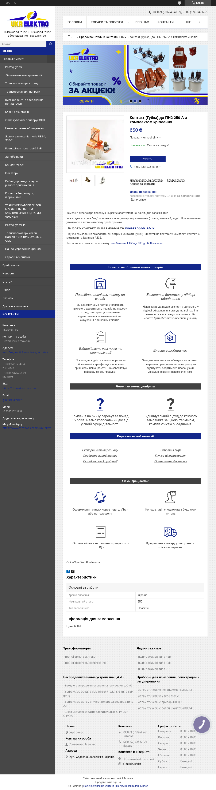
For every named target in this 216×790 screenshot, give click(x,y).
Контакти (166, 22)
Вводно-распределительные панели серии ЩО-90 (98, 685)
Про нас (142, 22)
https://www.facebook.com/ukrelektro (27, 428)
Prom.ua (128, 778)
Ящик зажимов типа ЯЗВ (154, 656)
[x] (72, 572)
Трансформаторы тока (80, 656)
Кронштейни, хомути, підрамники (19, 195)
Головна (75, 22)
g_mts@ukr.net (12, 400)
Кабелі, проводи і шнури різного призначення (21, 183)
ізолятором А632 (139, 228)
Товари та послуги (107, 22)
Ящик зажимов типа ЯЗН (154, 663)
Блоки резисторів (17, 112)
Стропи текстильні (17, 257)
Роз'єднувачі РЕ (15, 225)
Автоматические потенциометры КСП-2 (165, 690)
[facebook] (68, 572)
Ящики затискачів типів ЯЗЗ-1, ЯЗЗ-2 (25, 138)
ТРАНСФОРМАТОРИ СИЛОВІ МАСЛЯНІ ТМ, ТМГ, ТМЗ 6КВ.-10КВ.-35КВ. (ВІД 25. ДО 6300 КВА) (23, 210)
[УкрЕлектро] (27, 19)
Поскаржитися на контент (98, 786)
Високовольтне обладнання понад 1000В (24, 101)
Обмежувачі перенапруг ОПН (25, 120)
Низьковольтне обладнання (24, 128)
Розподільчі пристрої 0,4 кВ (23, 148)
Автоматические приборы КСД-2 (160, 702)
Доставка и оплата (15, 306)
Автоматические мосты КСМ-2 (158, 696)
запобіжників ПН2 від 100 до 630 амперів (136, 243)
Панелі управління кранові (23, 249)
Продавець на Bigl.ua (108, 782)
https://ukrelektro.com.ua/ (19, 388)
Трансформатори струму (21, 83)
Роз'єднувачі (14, 67)
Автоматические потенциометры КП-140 (165, 708)
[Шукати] (50, 44)
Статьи (7, 281)
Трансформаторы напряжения (85, 663)
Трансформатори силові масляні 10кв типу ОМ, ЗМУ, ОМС (23, 236)
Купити (148, 159)
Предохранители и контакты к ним (103, 37)
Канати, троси (14, 165)
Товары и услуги (13, 59)
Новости (8, 273)
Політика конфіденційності (132, 786)
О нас (6, 290)
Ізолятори (12, 173)
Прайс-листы (11, 265)
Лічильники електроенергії (23, 75)
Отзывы (8, 298)
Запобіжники (14, 156)
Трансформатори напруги (22, 91)
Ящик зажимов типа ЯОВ (154, 669)
